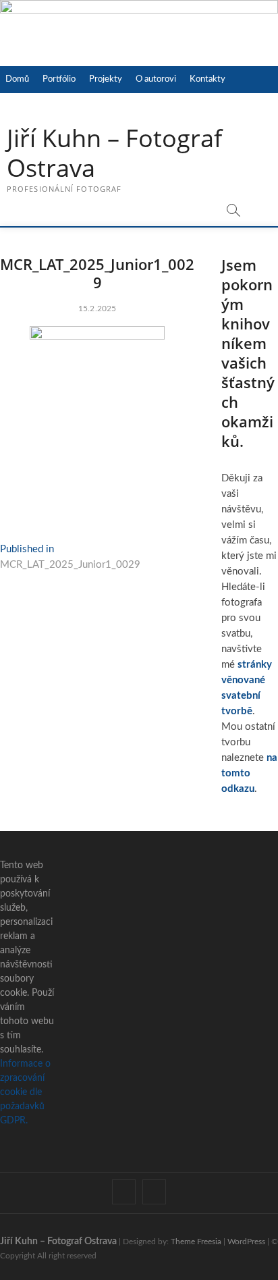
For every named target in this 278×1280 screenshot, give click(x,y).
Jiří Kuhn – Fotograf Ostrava (114, 153)
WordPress (246, 1241)
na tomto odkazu (249, 773)
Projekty (105, 79)
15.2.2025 (97, 308)
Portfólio (59, 79)
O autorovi (156, 79)
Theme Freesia (196, 1241)
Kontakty (207, 79)
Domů (17, 79)
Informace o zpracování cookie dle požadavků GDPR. (25, 1092)
